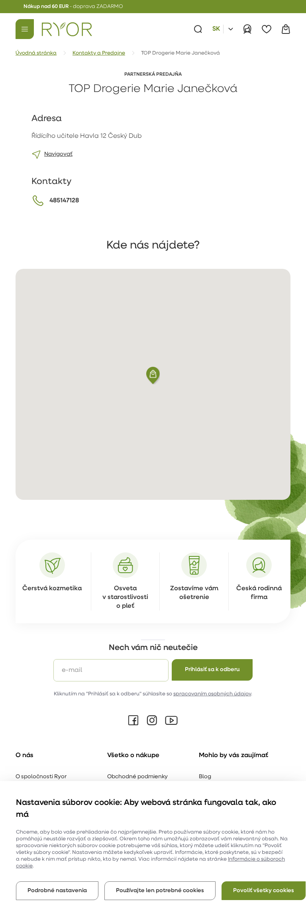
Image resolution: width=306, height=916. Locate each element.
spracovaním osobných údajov (212, 694)
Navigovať (58, 154)
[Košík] (285, 29)
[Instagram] (152, 720)
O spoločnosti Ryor (41, 777)
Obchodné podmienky (137, 777)
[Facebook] (133, 720)
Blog (205, 777)
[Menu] (25, 29)
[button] (153, 376)
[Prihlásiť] (247, 29)
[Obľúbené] (266, 29)
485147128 (64, 201)
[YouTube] (171, 720)
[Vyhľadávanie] (198, 29)
